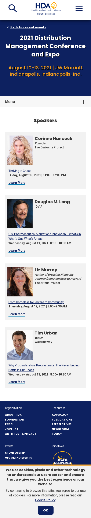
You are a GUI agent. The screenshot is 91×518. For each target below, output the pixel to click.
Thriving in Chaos (19, 171)
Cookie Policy (45, 500)
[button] (12, 8)
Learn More (16, 182)
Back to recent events (28, 27)
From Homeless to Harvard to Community (36, 302)
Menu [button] (10, 102)
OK (45, 510)
